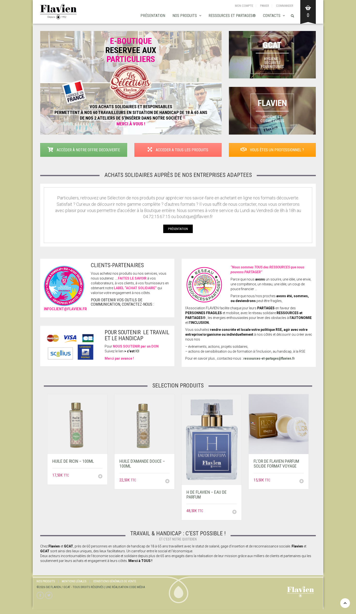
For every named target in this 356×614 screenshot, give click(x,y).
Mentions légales (74, 581)
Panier (264, 6)
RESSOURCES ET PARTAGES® (232, 15)
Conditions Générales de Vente (114, 581)
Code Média (137, 587)
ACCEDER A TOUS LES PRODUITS (181, 150)
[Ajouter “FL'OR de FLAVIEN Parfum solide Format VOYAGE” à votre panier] (301, 482)
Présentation (178, 229)
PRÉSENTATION (152, 15)
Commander (284, 6)
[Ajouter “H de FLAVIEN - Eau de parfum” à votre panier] (234, 512)
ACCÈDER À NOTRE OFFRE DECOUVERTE (88, 150)
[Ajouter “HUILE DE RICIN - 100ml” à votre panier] (100, 477)
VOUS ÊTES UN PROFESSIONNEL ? (276, 150)
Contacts (271, 15)
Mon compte (244, 6)
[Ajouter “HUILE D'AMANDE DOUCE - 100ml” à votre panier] (167, 482)
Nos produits (184, 15)
